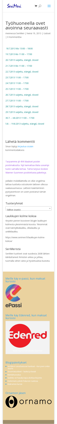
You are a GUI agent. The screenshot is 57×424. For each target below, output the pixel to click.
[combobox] (28, 208)
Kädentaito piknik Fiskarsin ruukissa (23, 381)
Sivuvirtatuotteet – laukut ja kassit (22, 371)
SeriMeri (20, 33)
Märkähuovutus (14, 374)
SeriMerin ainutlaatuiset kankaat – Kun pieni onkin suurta (29, 367)
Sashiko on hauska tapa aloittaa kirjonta (25, 378)
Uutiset (47, 33)
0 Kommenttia (14, 37)
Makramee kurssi (15, 384)
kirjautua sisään (25, 146)
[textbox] (29, 209)
